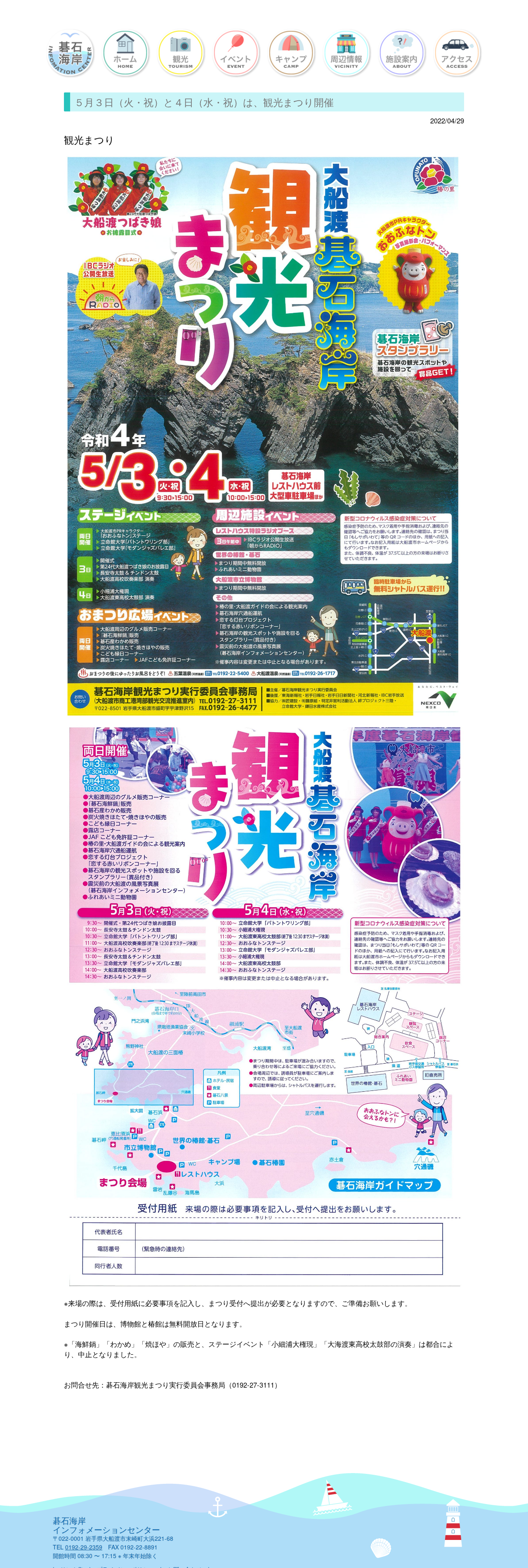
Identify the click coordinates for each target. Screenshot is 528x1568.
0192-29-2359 (83, 1547)
